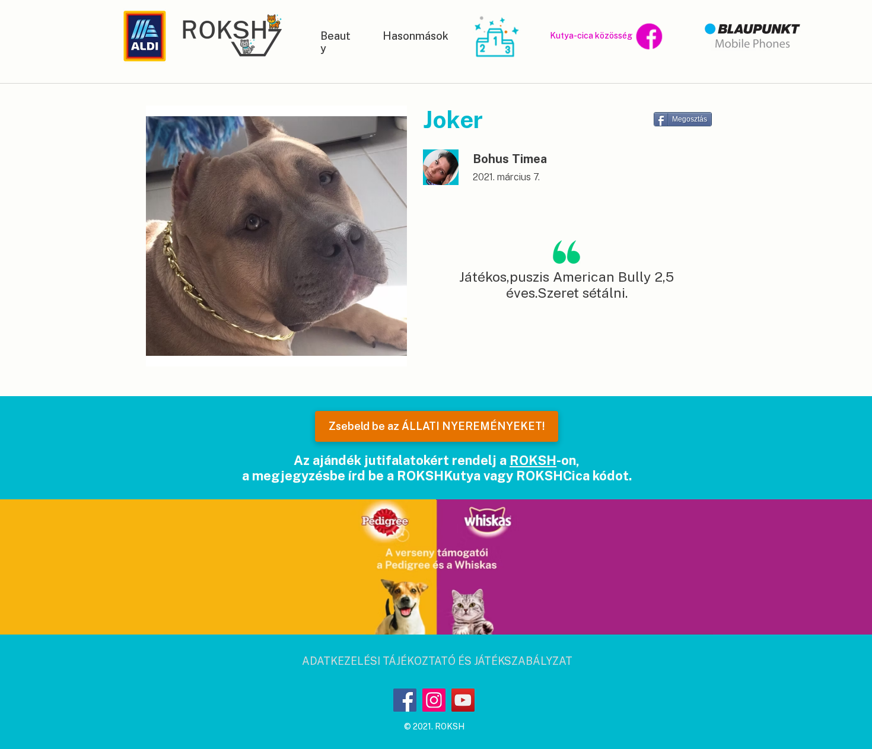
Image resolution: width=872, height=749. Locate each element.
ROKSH (533, 460)
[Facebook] (404, 700)
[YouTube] (463, 700)
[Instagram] (433, 700)
